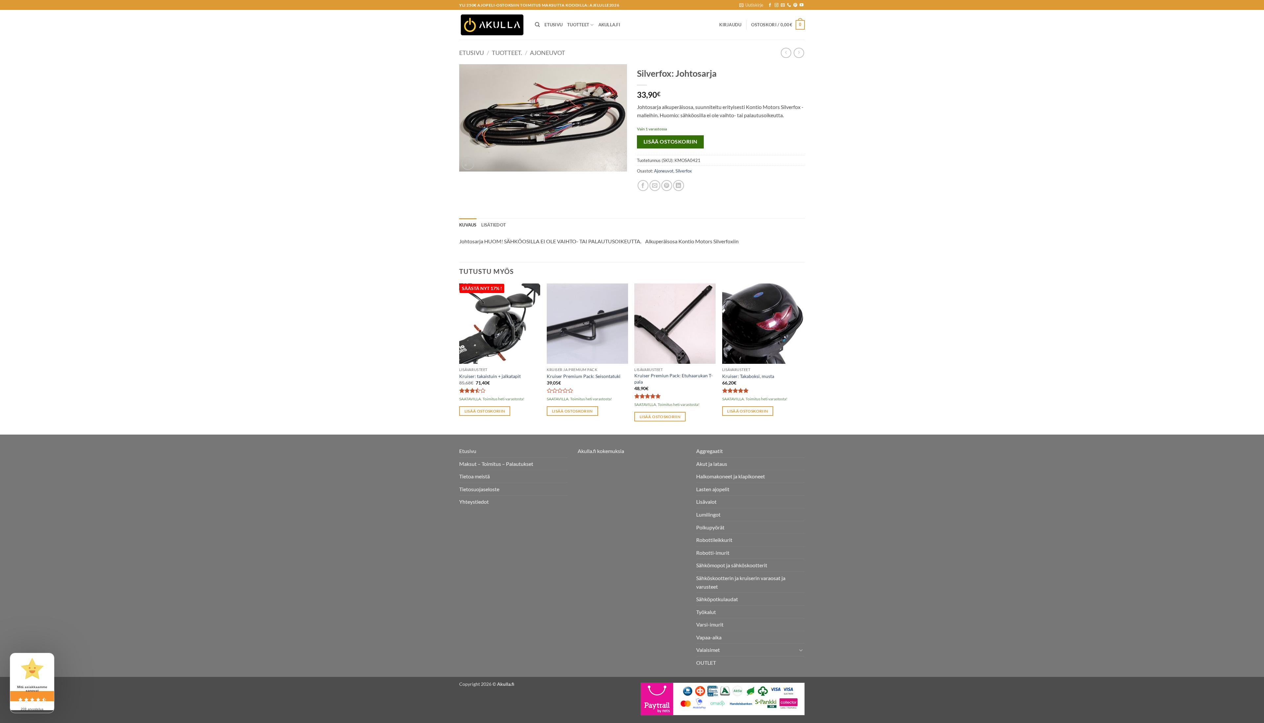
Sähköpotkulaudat (717, 599)
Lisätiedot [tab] (493, 225)
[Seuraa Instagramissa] (776, 5)
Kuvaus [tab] (468, 225)
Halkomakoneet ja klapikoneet (730, 476)
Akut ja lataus (711, 464)
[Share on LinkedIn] (678, 185)
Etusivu (553, 24)
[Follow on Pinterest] (795, 5)
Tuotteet (578, 24)
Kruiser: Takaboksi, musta (748, 376)
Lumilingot (708, 514)
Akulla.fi (609, 24)
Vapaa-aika (709, 637)
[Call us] (789, 5)
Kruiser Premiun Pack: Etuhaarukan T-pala (673, 379)
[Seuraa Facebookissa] (770, 5)
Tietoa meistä (474, 476)
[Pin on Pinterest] (666, 185)
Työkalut (706, 612)
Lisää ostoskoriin (671, 142)
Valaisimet (708, 650)
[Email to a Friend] (654, 185)
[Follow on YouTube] (801, 5)
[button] (751, 5)
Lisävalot (706, 501)
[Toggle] (801, 650)
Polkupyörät (710, 527)
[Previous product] (799, 53)
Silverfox (683, 171)
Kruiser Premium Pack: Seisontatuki (583, 376)
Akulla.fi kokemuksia (601, 451)
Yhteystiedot (474, 501)
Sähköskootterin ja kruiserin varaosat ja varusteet (740, 582)
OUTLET (706, 662)
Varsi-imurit (710, 624)
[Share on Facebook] (643, 185)
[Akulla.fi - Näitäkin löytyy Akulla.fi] (492, 25)
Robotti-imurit (712, 552)
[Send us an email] (783, 5)
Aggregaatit (709, 451)
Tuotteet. (507, 52)
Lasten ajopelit (712, 489)
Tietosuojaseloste (479, 489)
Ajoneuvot (547, 52)
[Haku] (537, 24)
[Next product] (786, 53)
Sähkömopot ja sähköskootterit (731, 565)
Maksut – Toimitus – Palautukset (496, 464)
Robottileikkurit (714, 540)
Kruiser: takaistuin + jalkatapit (490, 376)
